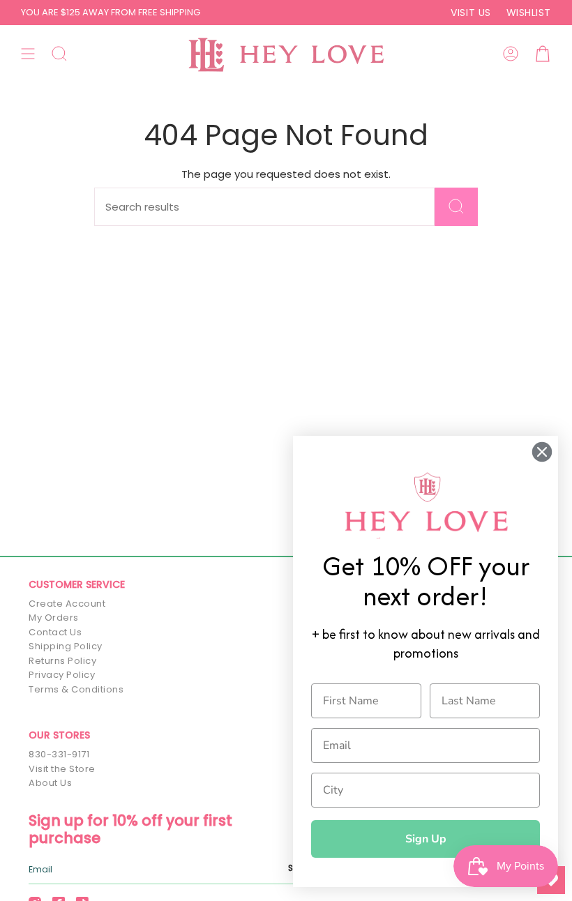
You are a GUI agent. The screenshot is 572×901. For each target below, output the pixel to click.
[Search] (456, 207)
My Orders (54, 617)
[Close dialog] (542, 451)
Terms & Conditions (76, 689)
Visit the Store (62, 768)
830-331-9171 (59, 754)
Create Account (67, 603)
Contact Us (55, 632)
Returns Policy (62, 660)
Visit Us (470, 13)
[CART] (543, 53)
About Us (50, 782)
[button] (59, 53)
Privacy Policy (62, 674)
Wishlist (528, 13)
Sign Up (425, 839)
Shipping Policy (66, 646)
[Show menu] (28, 53)
